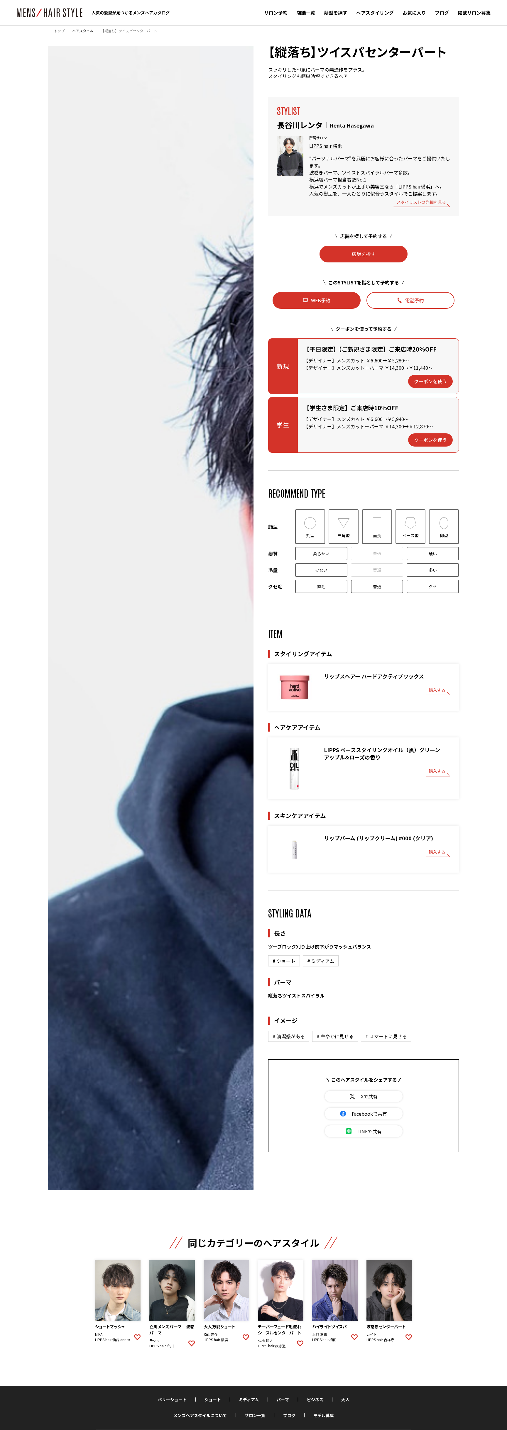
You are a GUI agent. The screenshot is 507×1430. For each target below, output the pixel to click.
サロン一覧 (255, 1415)
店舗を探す (363, 253)
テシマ (154, 1340)
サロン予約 (276, 12)
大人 (345, 1399)
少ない (321, 570)
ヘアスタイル (82, 31)
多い (433, 570)
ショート (213, 1399)
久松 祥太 (265, 1340)
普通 (377, 553)
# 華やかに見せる (335, 1036)
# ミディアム (320, 960)
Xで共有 (369, 1096)
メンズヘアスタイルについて (200, 1415)
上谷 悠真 (319, 1334)
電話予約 (414, 300)
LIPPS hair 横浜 (325, 146)
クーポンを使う (430, 381)
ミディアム (249, 1399)
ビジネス (315, 1399)
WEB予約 (320, 300)
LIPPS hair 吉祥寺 (380, 1339)
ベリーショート (172, 1399)
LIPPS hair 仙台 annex (112, 1339)
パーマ (283, 1399)
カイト (371, 1334)
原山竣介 (211, 1334)
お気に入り (414, 12)
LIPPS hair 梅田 (324, 1339)
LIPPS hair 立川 (161, 1346)
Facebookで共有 (369, 1113)
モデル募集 (323, 1415)
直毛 (321, 586)
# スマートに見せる (386, 1036)
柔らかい (321, 554)
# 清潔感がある (289, 1036)
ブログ (442, 12)
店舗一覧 (305, 12)
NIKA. (99, 1334)
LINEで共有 (369, 1131)
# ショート (284, 960)
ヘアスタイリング (375, 12)
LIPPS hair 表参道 (272, 1346)
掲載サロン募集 (474, 12)
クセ (433, 586)
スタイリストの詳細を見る (421, 202)
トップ (59, 31)
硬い (433, 554)
